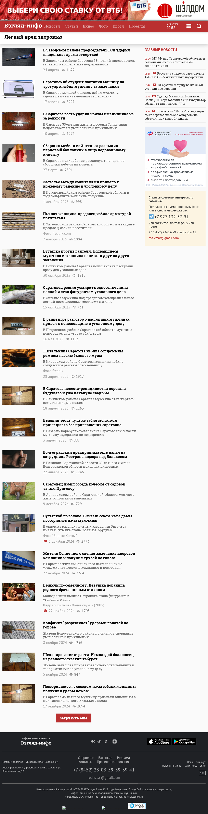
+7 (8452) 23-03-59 (162, 232)
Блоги (118, 26)
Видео (88, 26)
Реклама (123, 757)
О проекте (86, 757)
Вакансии (105, 757)
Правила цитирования (113, 762)
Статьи (71, 26)
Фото (103, 26)
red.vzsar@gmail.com (164, 238)
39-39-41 (189, 232)
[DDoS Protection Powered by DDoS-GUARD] (137, 808)
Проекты (137, 26)
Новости (52, 26)
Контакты (85, 762)
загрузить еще (73, 718)
